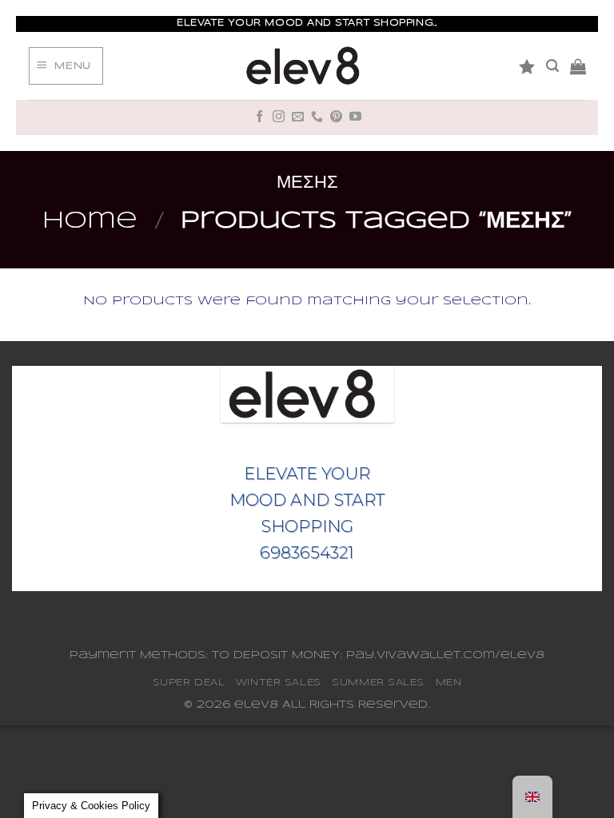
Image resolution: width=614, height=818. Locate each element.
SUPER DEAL (189, 682)
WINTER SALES (278, 682)
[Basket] (578, 66)
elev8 (256, 705)
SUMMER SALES (378, 682)
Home (90, 221)
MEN (449, 682)
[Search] (552, 65)
